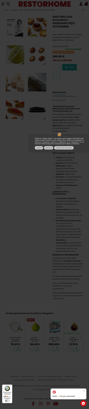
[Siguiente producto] (83, 10)
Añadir (71, 67)
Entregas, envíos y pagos (24, 380)
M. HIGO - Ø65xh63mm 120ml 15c (35, 339)
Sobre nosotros (27, 376)
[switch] (7, 400)
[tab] (59, 101)
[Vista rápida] (21, 325)
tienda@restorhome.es (46, 389)
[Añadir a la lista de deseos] (56, 75)
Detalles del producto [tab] (65, 96)
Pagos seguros (71, 376)
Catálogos (14, 376)
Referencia (57, 46)
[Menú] (11, 386)
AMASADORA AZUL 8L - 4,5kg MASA (54, 339)
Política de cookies (66, 380)
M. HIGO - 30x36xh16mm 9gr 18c (73, 339)
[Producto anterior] (82, 10)
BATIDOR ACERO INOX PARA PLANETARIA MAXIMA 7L (15, 340)
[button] (8, 337)
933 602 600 (74, 386)
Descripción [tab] (59, 92)
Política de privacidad (46, 380)
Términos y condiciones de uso (49, 376)
